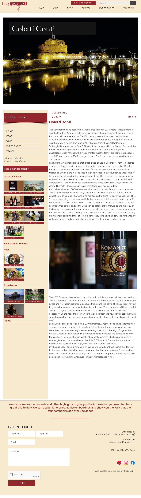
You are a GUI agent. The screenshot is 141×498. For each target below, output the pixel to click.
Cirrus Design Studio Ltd (122, 471)
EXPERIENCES (13, 146)
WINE (9, 141)
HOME (9, 131)
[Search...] (133, 3)
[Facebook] (132, 462)
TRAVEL (10, 151)
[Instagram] (126, 462)
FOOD (9, 136)
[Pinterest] (119, 462)
